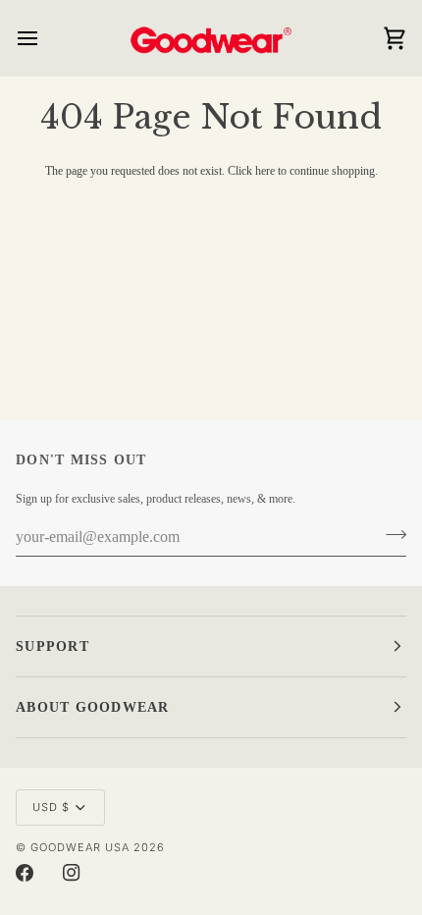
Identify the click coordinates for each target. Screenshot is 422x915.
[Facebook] (24, 873)
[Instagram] (71, 873)
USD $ (51, 807)
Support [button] (52, 646)
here (265, 171)
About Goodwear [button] (93, 707)
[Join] (390, 535)
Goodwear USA (80, 847)
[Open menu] (45, 38)
